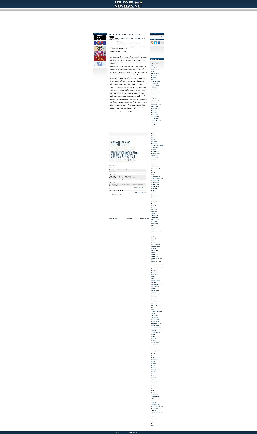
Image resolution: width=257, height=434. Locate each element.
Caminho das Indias (155, 151)
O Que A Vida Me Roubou (156, 311)
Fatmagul (153, 207)
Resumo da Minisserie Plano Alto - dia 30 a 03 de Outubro (123, 151)
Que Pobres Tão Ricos (156, 357)
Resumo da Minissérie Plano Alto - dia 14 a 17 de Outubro (123, 149)
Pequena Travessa (155, 342)
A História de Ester (155, 73)
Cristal (152, 174)
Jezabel (153, 234)
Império (153, 225)
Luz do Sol (153, 248)
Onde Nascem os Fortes (156, 323)
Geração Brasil (154, 215)
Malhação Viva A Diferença (157, 266)
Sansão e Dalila (154, 381)
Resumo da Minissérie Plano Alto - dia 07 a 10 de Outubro (123, 150)
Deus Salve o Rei (155, 186)
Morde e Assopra (155, 290)
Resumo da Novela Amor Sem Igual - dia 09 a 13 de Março (123, 160)
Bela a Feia (153, 137)
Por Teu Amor (154, 348)
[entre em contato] (162, 44)
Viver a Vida (153, 421)
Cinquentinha (154, 164)
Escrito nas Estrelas (155, 196)
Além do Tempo (154, 102)
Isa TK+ (153, 229)
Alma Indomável (154, 96)
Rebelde (153, 361)
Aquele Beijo (154, 126)
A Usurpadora (154, 87)
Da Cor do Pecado (155, 180)
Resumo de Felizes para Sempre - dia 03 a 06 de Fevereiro (123, 146)
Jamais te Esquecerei (155, 231)
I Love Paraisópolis (155, 223)
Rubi (152, 375)
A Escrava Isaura (154, 65)
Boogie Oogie (154, 143)
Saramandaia (154, 383)
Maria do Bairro (154, 274)
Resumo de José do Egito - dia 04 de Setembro (121, 141)
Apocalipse (153, 124)
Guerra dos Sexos (155, 219)
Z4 (151, 423)
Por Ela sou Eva (154, 346)
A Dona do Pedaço (155, 63)
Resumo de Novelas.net (124, 432)
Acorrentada (154, 94)
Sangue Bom (154, 379)
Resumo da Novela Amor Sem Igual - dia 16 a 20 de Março (123, 159)
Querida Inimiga (154, 359)
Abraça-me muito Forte (156, 93)
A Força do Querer (155, 69)
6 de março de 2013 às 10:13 (139, 187)
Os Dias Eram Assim (155, 332)
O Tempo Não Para (155, 321)
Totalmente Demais (155, 404)
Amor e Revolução (155, 116)
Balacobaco (153, 135)
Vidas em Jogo (154, 418)
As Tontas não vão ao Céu (156, 129)
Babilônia (153, 133)
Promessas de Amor (155, 349)
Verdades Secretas (155, 414)
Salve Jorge (153, 377)
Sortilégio (153, 392)
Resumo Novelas (138, 38)
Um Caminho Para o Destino (157, 406)
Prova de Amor (154, 351)
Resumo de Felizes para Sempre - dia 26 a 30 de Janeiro (123, 147)
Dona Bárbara (154, 188)
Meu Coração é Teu (155, 280)
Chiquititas (153, 163)
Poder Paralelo (154, 344)
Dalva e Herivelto (155, 182)
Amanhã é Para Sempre (156, 104)
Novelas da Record (130, 38)
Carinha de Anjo (154, 157)
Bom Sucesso (154, 141)
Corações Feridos (155, 170)
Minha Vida (153, 288)
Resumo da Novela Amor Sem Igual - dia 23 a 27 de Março (123, 158)
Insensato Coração (155, 227)
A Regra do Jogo (154, 83)
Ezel (152, 203)
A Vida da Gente (154, 89)
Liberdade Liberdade (155, 244)
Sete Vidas (153, 386)
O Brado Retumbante (155, 299)
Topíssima (153, 402)
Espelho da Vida (154, 199)
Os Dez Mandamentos (156, 327)
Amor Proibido (154, 110)
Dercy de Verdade (155, 184)
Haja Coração (154, 221)
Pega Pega (153, 340)
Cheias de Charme (155, 161)
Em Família (153, 192)
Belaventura (153, 139)
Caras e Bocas (154, 155)
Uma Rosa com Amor (155, 408)
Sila (152, 388)
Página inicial (129, 218)
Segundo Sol (154, 384)
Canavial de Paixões (155, 153)
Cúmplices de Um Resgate (157, 178)
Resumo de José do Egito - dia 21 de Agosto (120, 143)
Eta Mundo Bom (154, 201)
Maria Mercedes (154, 272)
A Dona (152, 61)
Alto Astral (153, 98)
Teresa (152, 398)
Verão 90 (153, 416)
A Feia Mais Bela (154, 67)
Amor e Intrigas (154, 114)
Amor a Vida (154, 112)
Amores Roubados (155, 118)
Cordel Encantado (155, 172)
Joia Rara (153, 236)
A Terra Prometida (155, 85)
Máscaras (153, 292)
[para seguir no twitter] (155, 44)
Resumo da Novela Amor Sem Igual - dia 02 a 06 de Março (123, 161)
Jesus (152, 232)
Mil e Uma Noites (155, 286)
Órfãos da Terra (154, 425)
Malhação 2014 (154, 256)
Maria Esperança (155, 270)
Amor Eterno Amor (155, 108)
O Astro (152, 298)
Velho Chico (153, 410)
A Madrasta (153, 77)
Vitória (152, 419)
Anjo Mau (153, 122)
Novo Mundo (154, 296)
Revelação (153, 367)
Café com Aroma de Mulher (157, 145)
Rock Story (153, 371)
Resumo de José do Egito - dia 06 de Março (124, 34)
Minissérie (123, 38)
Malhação (153, 252)
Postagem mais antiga (144, 218)
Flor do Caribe (154, 211)
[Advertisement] (129, 23)
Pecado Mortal (154, 338)
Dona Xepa (153, 190)
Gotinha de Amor (154, 217)
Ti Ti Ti (152, 400)
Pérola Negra (154, 353)
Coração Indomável (155, 168)
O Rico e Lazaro (154, 317)
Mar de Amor (154, 268)
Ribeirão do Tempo (155, 369)
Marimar (153, 276)
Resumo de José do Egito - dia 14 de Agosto (120, 144)
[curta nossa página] (159, 44)
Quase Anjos (154, 355)
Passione (153, 336)
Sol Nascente (154, 390)
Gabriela (153, 213)
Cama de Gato (154, 147)
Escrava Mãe (154, 194)
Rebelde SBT (154, 363)
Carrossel (153, 159)
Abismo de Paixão (155, 91)
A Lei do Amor (154, 75)
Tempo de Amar (154, 394)
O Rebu (153, 313)
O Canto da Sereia (155, 301)
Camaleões (153, 149)
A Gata (152, 71)
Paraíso (153, 334)
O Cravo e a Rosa (155, 303)
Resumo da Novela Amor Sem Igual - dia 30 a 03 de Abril (123, 157)
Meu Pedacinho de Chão (156, 284)
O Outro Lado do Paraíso (156, 305)
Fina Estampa (154, 209)
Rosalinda (153, 373)
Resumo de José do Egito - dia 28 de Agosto (120, 142)
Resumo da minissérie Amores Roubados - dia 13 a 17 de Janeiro (125, 152)
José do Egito (118, 38)
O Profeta (153, 309)
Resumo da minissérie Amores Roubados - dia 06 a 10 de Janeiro (125, 153)
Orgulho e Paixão (155, 325)
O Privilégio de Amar (155, 307)
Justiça (152, 240)
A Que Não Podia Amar (156, 81)
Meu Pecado (154, 282)
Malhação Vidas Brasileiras (157, 264)
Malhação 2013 (154, 254)
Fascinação (153, 205)
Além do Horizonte (155, 100)
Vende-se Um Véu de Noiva (157, 412)
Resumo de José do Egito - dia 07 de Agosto (120, 145)
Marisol (152, 278)
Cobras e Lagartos (155, 166)
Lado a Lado (154, 242)
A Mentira (153, 79)
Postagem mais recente (113, 218)
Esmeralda (153, 197)
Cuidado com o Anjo (155, 176)
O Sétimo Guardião (155, 319)
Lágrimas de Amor (155, 250)
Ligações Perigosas (155, 246)
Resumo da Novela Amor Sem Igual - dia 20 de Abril (122, 154)
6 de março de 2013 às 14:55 (139, 192)
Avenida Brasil (154, 131)
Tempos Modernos (155, 396)
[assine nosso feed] (152, 44)
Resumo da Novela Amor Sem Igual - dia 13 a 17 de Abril (123, 155)
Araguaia (153, 128)
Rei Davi (153, 365)
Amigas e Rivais (154, 106)
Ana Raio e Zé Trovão (156, 120)
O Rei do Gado (154, 315)
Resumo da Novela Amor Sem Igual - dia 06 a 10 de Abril (123, 156)
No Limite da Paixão (155, 294)
